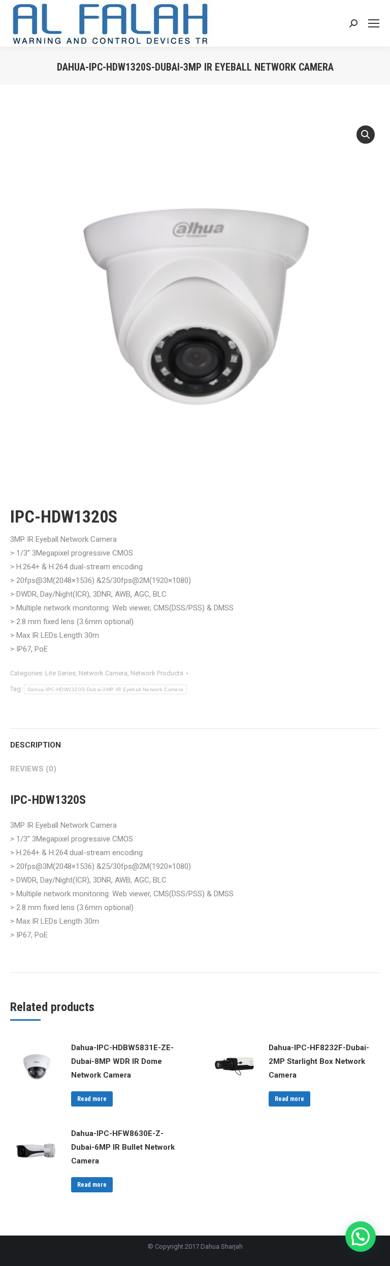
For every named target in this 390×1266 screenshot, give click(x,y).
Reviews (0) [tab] (33, 768)
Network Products (157, 673)
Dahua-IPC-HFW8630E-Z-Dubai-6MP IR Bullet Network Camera (123, 1147)
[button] (365, 134)
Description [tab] (35, 745)
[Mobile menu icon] (374, 23)
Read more (92, 1098)
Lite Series (60, 673)
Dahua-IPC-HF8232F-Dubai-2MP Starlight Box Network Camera (319, 1061)
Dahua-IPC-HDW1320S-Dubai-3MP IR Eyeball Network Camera (105, 689)
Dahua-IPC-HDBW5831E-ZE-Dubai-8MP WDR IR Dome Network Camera (122, 1061)
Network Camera (103, 673)
